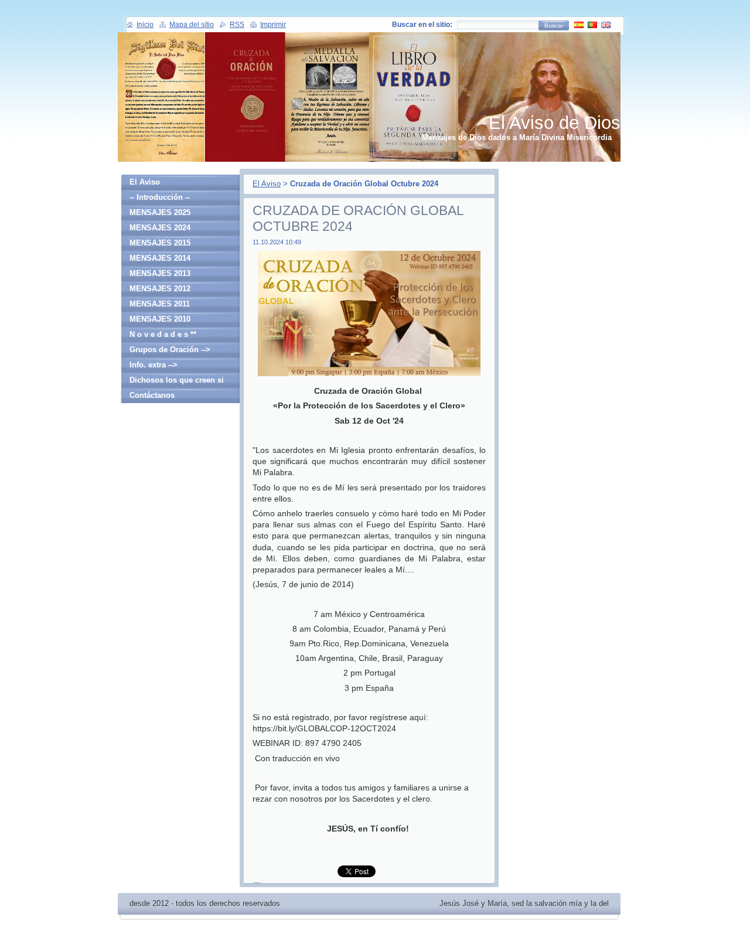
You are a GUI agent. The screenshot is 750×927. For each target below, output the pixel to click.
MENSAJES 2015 (159, 242)
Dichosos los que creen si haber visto (176, 382)
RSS (237, 24)
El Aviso (267, 183)
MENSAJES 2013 (159, 273)
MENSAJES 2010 (159, 319)
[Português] (592, 24)
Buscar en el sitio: (422, 24)
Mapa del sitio (191, 24)
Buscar (553, 25)
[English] (606, 24)
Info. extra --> (153, 364)
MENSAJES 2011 (159, 303)
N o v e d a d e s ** (162, 334)
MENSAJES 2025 (159, 212)
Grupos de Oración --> (169, 349)
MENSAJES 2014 (159, 258)
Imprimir (273, 24)
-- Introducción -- (159, 197)
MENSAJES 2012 (159, 288)
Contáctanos (152, 395)
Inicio (145, 24)
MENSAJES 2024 (159, 227)
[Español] (579, 24)
